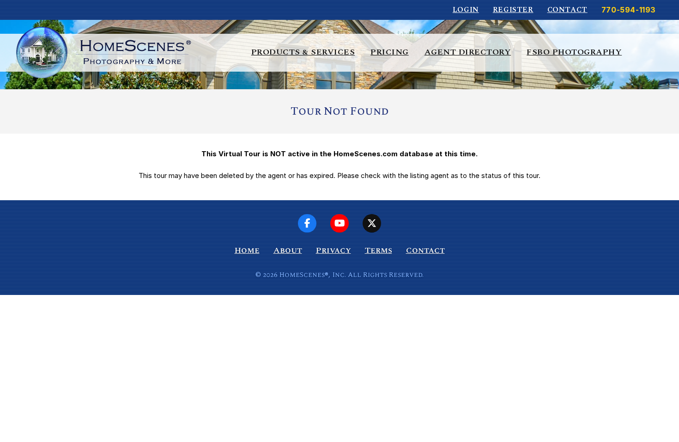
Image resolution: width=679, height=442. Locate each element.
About (287, 250)
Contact (567, 9)
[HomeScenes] (103, 52)
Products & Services (303, 52)
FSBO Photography (574, 52)
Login (466, 9)
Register (513, 9)
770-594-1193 (628, 9)
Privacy (333, 250)
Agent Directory (467, 52)
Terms (378, 250)
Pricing (389, 52)
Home (247, 250)
